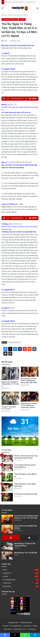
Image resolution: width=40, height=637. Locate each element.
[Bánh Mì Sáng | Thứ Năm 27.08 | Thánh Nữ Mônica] (7, 546)
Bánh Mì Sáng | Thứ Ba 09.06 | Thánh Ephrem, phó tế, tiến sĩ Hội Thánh (29, 380)
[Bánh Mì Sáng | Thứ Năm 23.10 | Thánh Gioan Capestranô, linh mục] (29, 397)
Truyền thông (7, 583)
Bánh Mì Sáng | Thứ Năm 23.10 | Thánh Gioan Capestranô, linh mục (29, 405)
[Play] (4, 99)
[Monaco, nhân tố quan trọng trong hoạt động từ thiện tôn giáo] (7, 458)
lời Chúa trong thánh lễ (14, 342)
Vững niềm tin (7, 573)
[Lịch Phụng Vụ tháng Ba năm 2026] (7, 497)
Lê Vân (5, 41)
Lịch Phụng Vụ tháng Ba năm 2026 (25, 494)
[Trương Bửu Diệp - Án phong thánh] (20, 8)
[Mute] (30, 99)
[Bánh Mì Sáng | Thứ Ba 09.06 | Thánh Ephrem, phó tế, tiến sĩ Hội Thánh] (29, 372)
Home (5, 15)
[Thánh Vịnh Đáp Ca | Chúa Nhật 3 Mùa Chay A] (7, 487)
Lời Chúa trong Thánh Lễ (21, 15)
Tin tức (5, 570)
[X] (10, 349)
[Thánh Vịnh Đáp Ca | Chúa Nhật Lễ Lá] (7, 477)
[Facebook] (5, 349)
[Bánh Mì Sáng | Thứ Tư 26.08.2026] (7, 555)
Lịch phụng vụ (7, 586)
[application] (20, 99)
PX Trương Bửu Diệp (9, 579)
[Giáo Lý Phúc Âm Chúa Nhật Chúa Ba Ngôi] (7, 529)
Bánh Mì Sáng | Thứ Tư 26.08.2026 (25, 553)
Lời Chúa (10, 15)
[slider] (34, 98)
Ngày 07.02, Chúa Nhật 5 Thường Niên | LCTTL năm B (10, 384)
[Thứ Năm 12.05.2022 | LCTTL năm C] (10, 398)
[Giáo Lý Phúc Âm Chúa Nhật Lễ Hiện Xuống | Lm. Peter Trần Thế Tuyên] (7, 519)
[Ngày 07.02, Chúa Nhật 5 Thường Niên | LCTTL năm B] (10, 373)
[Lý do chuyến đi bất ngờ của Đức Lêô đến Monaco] (7, 468)
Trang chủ (5, 626)
